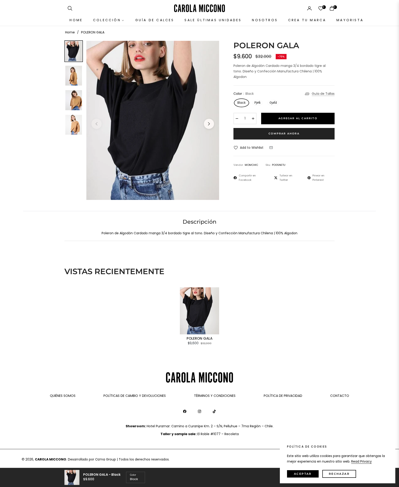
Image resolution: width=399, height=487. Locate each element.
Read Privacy (361, 461)
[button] (70, 8)
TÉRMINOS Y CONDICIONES (215, 395)
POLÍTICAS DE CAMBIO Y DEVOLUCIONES (134, 395)
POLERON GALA (199, 338)
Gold (273, 102)
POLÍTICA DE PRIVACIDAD (283, 395)
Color (133, 475)
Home (70, 32)
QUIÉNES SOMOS (63, 395)
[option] (152, 120)
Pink (257, 102)
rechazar (339, 473)
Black (241, 102)
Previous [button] (96, 124)
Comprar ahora (284, 133)
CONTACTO (339, 395)
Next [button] (209, 124)
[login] (309, 8)
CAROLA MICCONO (50, 459)
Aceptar (303, 473)
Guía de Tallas (323, 93)
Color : (243, 93)
